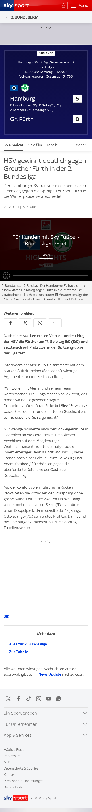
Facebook (18, 698)
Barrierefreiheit (15, 787)
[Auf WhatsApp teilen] (40, 322)
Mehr (79, 145)
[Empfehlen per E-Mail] (55, 322)
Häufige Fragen (15, 750)
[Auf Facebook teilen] (10, 322)
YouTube (48, 698)
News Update (49, 674)
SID (6, 616)
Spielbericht (13, 145)
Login (46, 254)
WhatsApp (58, 698)
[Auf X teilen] (25, 322)
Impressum (12, 756)
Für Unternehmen (20, 724)
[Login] (63, 5)
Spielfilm (35, 145)
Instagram (38, 698)
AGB (7, 762)
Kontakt (10, 775)
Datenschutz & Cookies (21, 768)
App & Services (17, 735)
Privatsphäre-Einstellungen (24, 781)
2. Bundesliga (24, 17)
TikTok (28, 698)
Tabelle (52, 145)
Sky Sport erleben (20, 713)
